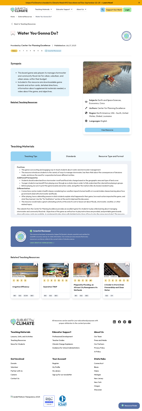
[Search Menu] (103, 10)
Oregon (97, 386)
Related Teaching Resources (24, 102)
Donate (14, 363)
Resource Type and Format (111, 156)
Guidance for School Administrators (66, 348)
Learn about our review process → (42, 242)
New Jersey (98, 378)
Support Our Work (114, 10)
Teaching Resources (18, 340)
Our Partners (99, 344)
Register (55, 363)
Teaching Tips (30, 156)
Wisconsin (98, 390)
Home (13, 17)
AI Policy (97, 351)
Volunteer (14, 367)
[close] (139, 3)
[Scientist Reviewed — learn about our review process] (126, 36)
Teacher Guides (58, 340)
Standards (71, 156)
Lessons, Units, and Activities (22, 336)
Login (127, 10)
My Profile (56, 367)
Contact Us (15, 378)
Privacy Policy (99, 348)
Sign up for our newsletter (62, 375)
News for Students (18, 344)
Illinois (96, 367)
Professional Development (62, 336)
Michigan (97, 375)
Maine (96, 371)
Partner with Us (17, 371)
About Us (99, 332)
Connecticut (98, 363)
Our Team (98, 336)
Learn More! (107, 3)
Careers (14, 375)
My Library (56, 371)
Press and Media (100, 340)
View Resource (107, 130)
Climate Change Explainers (62, 344)
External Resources (25, 17)
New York (98, 382)
